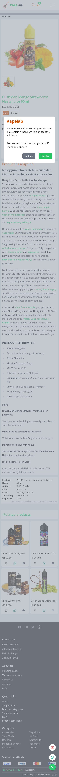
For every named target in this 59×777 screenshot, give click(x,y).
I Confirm (45, 155)
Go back (29, 155)
